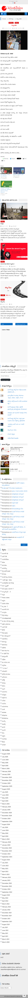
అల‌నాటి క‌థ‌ (5, 553)
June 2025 (5, 795)
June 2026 (5, 760)
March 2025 (5, 804)
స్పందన (4, 730)
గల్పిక (3, 594)
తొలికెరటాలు (5, 718)
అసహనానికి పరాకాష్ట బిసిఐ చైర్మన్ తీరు (17, 455)
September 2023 (7, 857)
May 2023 (5, 868)
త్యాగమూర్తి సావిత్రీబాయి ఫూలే (18, 174)
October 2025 (6, 783)
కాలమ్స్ (4, 721)
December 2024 (7, 812)
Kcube (4, 488)
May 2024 (5, 833)
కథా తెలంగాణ (5, 650)
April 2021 (5, 936)
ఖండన (3, 727)
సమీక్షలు (4, 695)
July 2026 (5, 757)
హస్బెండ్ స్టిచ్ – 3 (6, 592)
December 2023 (7, 848)
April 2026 (5, 765)
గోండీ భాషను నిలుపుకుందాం (15, 488)
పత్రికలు (4, 647)
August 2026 (6, 754)
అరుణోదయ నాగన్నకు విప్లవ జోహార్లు (14, 533)
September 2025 (7, 786)
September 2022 (7, 892)
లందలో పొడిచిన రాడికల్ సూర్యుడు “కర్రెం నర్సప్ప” (13, 512)
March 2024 (5, 839)
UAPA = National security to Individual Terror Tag (16, 448)
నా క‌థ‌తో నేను (5, 653)
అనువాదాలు (5, 706)
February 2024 (6, 842)
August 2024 (6, 824)
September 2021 (7, 921)
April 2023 (5, 871)
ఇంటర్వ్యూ (4, 568)
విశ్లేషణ (3, 659)
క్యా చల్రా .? (5, 606)
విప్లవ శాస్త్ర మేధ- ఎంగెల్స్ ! (15, 462)
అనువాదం (4, 692)
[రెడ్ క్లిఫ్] (14, 211)
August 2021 (6, 924)
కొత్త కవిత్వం (5, 615)
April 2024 (5, 836)
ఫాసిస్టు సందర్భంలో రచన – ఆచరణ (21, 324)
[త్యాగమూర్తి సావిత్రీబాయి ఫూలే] (19, 170)
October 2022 (6, 889)
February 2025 (6, 807)
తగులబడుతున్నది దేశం (17, 508)
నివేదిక (3, 700)
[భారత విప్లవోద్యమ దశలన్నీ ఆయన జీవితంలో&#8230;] (6, 170)
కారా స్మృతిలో (5, 586)
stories (4, 712)
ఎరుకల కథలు (5, 603)
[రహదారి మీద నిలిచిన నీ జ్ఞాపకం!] (14, 251)
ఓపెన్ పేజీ (4, 627)
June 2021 (5, 930)
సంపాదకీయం (5, 559)
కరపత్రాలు (4, 715)
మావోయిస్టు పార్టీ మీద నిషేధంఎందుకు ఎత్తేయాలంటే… (17, 390)
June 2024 (5, 830)
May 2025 (5, 798)
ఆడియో (4, 745)
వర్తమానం (4, 697)
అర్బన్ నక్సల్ (15, 502)
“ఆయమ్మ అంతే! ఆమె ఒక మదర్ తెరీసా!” (16, 425)
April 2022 (5, 901)
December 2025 (7, 777)
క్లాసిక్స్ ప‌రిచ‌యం (6, 674)
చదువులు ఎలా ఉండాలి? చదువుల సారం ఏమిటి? (17, 413)
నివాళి (3, 709)
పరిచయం (4, 565)
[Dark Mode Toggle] (24, 995)
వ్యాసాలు (4, 665)
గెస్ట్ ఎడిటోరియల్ (6, 571)
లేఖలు (3, 742)
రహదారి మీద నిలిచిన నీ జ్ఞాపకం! (7, 264)
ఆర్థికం (3, 736)
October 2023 (6, 854)
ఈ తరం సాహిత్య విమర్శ (8, 621)
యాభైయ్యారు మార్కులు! (18, 493)
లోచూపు (4, 574)
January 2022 (6, 910)
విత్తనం (13, 505)
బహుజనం (4, 677)
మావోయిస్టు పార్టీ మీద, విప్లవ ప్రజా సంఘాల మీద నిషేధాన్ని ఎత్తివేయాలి (16, 419)
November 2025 (7, 780)
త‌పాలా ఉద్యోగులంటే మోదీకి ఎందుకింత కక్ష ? (17, 402)
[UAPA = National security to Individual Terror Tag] (5, 450)
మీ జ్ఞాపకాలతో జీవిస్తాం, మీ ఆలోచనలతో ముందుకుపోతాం (13, 528)
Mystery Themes (20, 996)
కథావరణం (4, 644)
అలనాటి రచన (5, 609)
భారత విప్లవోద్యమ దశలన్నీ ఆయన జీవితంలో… (5, 175)
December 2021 (7, 913)
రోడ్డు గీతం (3, 302)
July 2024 (5, 827)
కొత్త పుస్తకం (5, 633)
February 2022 (6, 907)
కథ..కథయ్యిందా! (6, 636)
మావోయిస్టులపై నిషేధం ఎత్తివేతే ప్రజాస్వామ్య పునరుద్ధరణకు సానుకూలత (17, 407)
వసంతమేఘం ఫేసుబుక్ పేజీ (10, 975)
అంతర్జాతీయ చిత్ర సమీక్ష (8, 583)
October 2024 (6, 818)
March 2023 (5, 874)
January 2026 (6, 774)
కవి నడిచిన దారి (6, 662)
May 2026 (5, 762)
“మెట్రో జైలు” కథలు (7, 580)
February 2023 (6, 877)
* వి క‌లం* (5, 668)
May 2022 (5, 898)
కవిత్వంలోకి (5, 656)
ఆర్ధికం (3, 600)
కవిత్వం (16, 23)
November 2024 (7, 815)
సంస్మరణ (4, 612)
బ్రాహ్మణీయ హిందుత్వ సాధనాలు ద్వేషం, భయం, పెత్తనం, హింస (15, 396)
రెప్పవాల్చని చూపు (14, 429)
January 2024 (6, 845)
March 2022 (5, 904)
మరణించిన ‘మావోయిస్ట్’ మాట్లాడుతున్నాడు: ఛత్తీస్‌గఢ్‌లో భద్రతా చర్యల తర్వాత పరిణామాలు (6, 190)
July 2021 (5, 927)
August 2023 (6, 860)
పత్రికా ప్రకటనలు (6, 624)
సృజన (3, 689)
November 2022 (7, 886)
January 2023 (6, 880)
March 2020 (5, 942)
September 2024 (7, 821)
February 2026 (6, 771)
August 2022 (6, 895)
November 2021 (7, 915)
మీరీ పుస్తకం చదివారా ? (8, 589)
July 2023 (5, 862)
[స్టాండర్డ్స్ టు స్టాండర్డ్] (5, 471)
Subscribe (5, 380)
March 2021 (5, 939)
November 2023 (7, 851)
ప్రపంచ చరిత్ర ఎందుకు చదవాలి (19, 491)
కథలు (3, 562)
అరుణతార (4, 671)
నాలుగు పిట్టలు (11, 434)
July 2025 (5, 792)
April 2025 (5, 801)
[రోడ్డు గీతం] (14, 289)
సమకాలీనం (5, 639)
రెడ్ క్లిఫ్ (2, 223)
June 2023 (5, 865)
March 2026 (5, 768)
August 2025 (6, 789)
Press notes (5, 597)
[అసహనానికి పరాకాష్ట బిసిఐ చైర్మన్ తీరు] (5, 457)
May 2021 (5, 933)
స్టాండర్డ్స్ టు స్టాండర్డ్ (13, 469)
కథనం (3, 686)
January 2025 (6, 810)
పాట (3, 733)
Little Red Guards (13, 438)
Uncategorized (6, 618)
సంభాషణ (4, 739)
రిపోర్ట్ (3, 680)
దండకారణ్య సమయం (7, 577)
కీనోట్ (3, 630)
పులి (3, 324)
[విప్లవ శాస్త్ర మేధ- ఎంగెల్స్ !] (5, 464)
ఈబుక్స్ (4, 724)
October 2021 (6, 918)
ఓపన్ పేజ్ (4, 556)
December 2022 (7, 883)
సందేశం (4, 703)
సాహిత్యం (11, 23)
